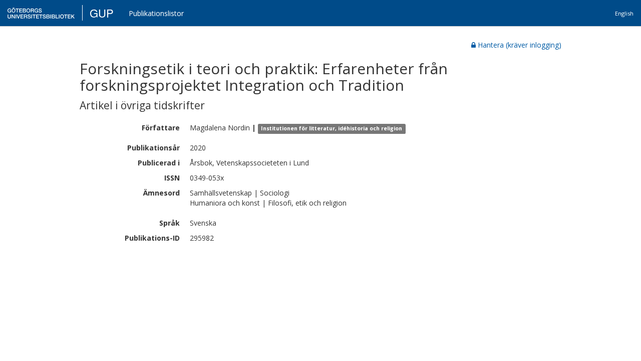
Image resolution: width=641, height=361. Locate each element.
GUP (102, 13)
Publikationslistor (156, 13)
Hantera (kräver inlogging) (519, 45)
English (624, 13)
